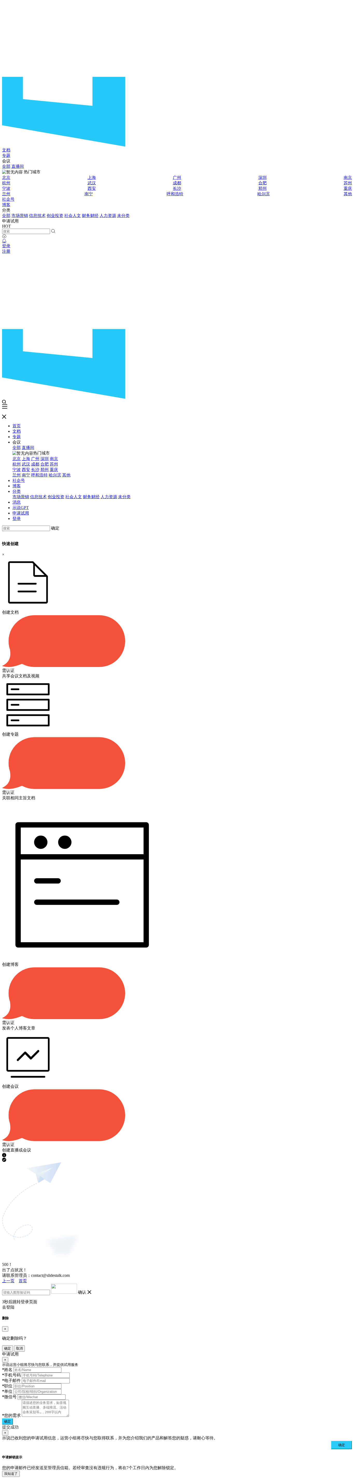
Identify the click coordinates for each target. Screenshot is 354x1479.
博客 (6, 204)
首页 (16, 426)
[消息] (4, 241)
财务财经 (90, 215)
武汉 (92, 183)
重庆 (348, 188)
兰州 (6, 194)
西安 (92, 188)
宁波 (6, 188)
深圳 (262, 177)
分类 (16, 491)
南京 (348, 177)
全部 (6, 166)
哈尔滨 (263, 194)
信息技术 (37, 215)
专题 (6, 155)
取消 (19, 1348)
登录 (6, 246)
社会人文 (72, 215)
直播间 (17, 166)
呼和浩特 (175, 194)
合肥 (262, 183)
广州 (177, 177)
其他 (348, 194)
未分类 (123, 215)
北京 (6, 177)
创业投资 (55, 215)
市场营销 (19, 215)
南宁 (88, 194)
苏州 (348, 183)
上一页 (8, 1281)
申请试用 (20, 513)
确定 (55, 528)
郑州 (262, 188)
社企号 (8, 199)
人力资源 (108, 215)
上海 (92, 177)
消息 (16, 502)
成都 (177, 183)
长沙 (177, 188)
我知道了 (11, 1474)
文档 (6, 150)
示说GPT (20, 507)
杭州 (6, 183)
